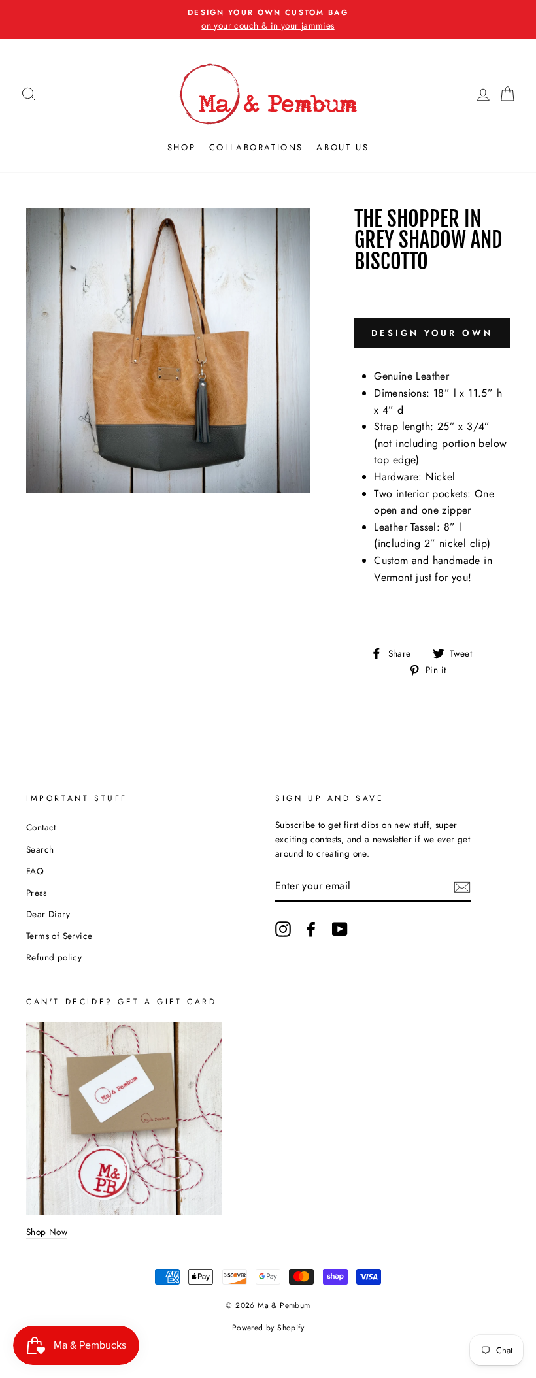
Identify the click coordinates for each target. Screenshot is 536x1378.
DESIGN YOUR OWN (432, 333)
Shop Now (46, 1231)
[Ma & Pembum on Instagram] (283, 929)
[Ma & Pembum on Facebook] (311, 929)
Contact (41, 827)
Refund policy (54, 957)
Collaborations (256, 147)
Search (40, 849)
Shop (181, 147)
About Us (342, 147)
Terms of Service (59, 935)
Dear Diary (48, 914)
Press (36, 892)
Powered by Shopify (268, 1328)
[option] (268, 20)
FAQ (35, 871)
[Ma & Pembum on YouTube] (340, 929)
